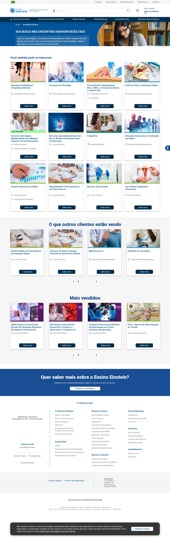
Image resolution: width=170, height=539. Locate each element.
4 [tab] (84, 281)
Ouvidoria (155, 2)
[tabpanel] (26, 252)
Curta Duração (97, 438)
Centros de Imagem (100, 459)
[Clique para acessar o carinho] (137, 10)
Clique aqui (108, 479)
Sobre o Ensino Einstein (64, 418)
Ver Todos (132, 422)
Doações (98, 2)
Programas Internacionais (65, 456)
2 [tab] (80, 281)
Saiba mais (28, 106)
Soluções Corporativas (137, 418)
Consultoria (133, 415)
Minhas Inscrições (135, 442)
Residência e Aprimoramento (103, 428)
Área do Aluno (111, 2)
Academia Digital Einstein (102, 448)
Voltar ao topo (86, 403)
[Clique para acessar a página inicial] (29, 13)
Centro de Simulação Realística (104, 462)
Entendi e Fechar (142, 529)
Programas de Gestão (100, 441)
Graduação (96, 422)
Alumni (58, 446)
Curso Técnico (97, 418)
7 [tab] (90, 281)
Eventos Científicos (99, 445)
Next (96, 281)
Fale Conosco (143, 2)
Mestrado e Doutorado (101, 435)
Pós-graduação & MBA (101, 431)
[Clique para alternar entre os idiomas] (15, 2)
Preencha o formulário (85, 388)
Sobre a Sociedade (62, 415)
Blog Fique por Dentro (63, 434)
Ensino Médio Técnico (100, 415)
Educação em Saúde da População (69, 449)
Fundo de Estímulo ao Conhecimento (69, 452)
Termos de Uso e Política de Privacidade (85, 500)
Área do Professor (127, 2)
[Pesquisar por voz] (54, 10)
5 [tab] (86, 281)
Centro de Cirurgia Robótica (103, 465)
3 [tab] (82, 281)
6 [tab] (88, 281)
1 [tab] (78, 281)
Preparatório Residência (101, 425)
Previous (73, 281)
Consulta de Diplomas (137, 439)
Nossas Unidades (62, 422)
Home (18, 25)
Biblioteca (59, 425)
